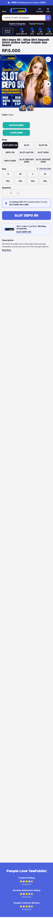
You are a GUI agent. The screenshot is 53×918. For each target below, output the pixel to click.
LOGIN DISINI (16, 133)
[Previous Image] (5, 84)
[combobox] (24, 17)
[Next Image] (48, 84)
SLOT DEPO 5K (26, 215)
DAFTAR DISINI (16, 125)
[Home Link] (18, 10)
